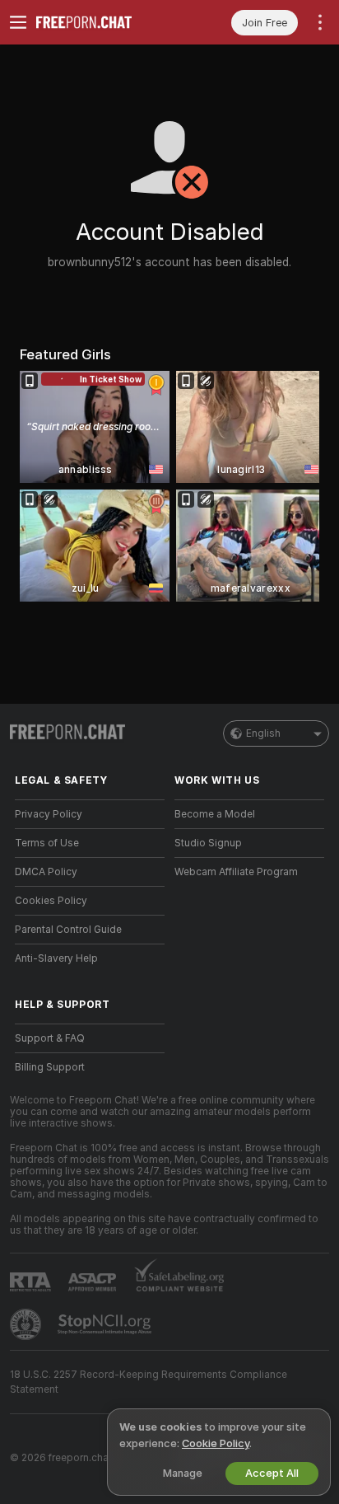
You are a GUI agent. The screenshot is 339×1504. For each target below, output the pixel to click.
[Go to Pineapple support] (27, 1324)
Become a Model (214, 814)
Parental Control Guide (68, 929)
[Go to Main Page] (103, 22)
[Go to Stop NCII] (106, 1324)
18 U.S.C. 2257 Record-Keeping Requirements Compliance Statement (148, 1382)
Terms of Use (47, 843)
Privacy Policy (48, 814)
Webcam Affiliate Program (236, 872)
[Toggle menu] (18, 22)
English (263, 733)
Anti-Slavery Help (56, 958)
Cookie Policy (215, 1443)
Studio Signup (208, 843)
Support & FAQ (50, 1038)
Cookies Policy (51, 901)
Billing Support (50, 1067)
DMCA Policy (46, 872)
